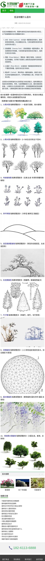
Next (41, 474)
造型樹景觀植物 (9, 244)
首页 (4, 10)
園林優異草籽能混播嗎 (9, 503)
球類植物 (6, 350)
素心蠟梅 (38, 490)
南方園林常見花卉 (7, 534)
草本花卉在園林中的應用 (10, 536)
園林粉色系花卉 (7, 524)
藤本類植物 (7, 397)
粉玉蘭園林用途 (7, 516)
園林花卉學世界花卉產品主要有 (12, 506)
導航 (12, 11)
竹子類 (5, 315)
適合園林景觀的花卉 (8, 519)
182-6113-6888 (24, 548)
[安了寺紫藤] (8, 483)
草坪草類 (6, 214)
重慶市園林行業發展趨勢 (10, 539)
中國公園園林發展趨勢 (9, 521)
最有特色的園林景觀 (8, 511)
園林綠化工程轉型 (7, 531)
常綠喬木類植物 (10, 436)
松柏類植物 (7, 280)
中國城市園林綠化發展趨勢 (10, 501)
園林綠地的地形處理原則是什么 (12, 529)
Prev (40, 474)
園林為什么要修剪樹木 (9, 508)
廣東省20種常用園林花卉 (10, 526)
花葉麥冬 (23, 490)
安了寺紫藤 (8, 490)
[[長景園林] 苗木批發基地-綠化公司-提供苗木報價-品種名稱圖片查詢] (22, 4)
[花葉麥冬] (23, 483)
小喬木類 (6, 139)
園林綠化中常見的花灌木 (10, 513)
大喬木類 (6, 104)
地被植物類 (7, 178)
